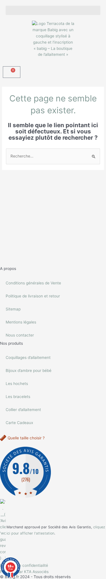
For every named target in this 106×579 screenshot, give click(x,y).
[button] (53, 10)
